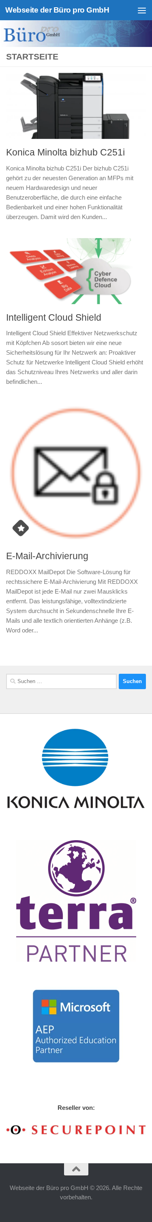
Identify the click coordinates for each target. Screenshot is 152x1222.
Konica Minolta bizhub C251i (65, 152)
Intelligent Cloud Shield (53, 317)
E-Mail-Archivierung (47, 556)
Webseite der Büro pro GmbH (57, 10)
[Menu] (142, 10)
